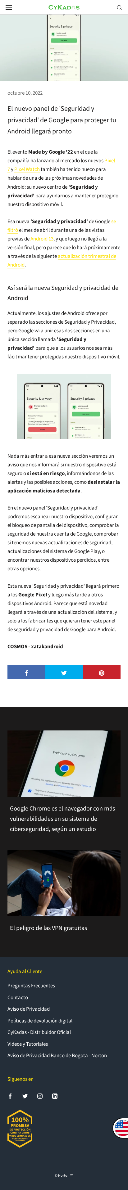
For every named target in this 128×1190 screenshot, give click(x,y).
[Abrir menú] (9, 7)
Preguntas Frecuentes (31, 986)
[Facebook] (10, 1096)
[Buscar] (119, 7)
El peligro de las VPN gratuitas (48, 928)
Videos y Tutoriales (27, 1044)
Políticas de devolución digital (39, 1021)
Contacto (17, 997)
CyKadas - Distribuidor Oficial (39, 1032)
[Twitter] (25, 1096)
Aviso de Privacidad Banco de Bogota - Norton (57, 1055)
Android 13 (41, 239)
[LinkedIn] (54, 1096)
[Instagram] (40, 1096)
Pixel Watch (27, 169)
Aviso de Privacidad (28, 1009)
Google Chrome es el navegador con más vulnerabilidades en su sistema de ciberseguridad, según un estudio (62, 818)
